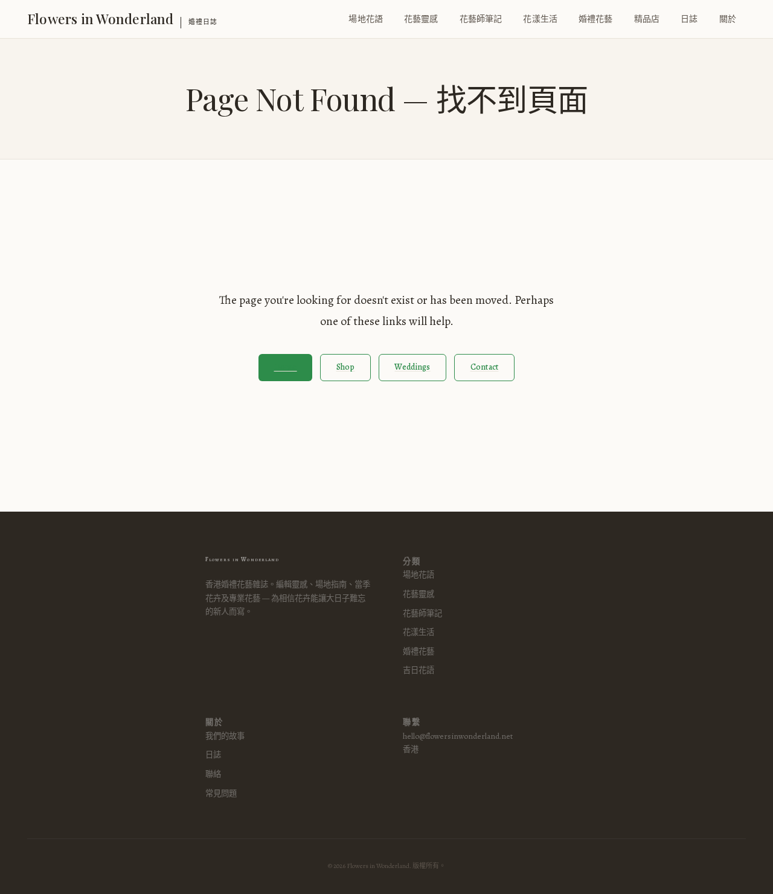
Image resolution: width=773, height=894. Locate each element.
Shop (345, 367)
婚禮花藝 (596, 19)
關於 (727, 19)
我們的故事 (225, 736)
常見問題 (221, 793)
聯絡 (213, 774)
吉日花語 (418, 670)
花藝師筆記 (481, 19)
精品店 (646, 19)
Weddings (412, 367)
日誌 (689, 19)
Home (285, 367)
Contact (484, 367)
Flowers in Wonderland (100, 19)
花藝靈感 (421, 19)
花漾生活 (540, 19)
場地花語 (365, 19)
